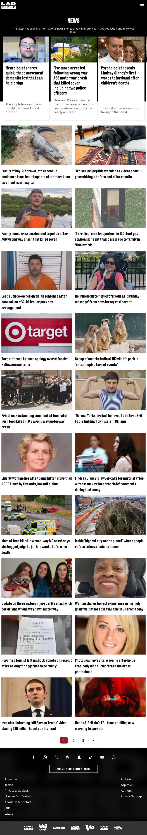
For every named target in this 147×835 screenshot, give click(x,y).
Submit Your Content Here (73, 769)
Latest (9, 813)
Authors (126, 791)
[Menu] (142, 5)
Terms (9, 785)
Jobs (7, 808)
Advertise (11, 779)
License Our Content (18, 796)
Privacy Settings (131, 796)
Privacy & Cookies (17, 791)
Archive (126, 779)
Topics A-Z (127, 785)
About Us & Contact (18, 802)
